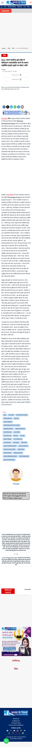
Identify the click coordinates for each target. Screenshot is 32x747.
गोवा (13, 48)
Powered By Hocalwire (16, 738)
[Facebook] (4, 106)
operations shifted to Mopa (11, 425)
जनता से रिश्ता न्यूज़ (7, 432)
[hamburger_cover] (2, 2)
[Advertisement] (16, 29)
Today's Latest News (9, 449)
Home (3, 48)
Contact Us (16, 721)
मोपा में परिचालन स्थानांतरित (21, 415)
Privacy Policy (16, 723)
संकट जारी (16, 418)
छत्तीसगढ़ (19, 7)
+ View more (27, 589)
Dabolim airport (8, 428)
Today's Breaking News (10, 456)
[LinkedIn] (11, 106)
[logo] (16, 2)
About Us (16, 719)
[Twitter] (7, 106)
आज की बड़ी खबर (7, 442)
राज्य (24, 7)
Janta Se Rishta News (10, 446)
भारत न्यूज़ (22, 435)
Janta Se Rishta (23, 446)
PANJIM (4, 118)
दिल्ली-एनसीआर (12, 7)
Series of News (18, 452)
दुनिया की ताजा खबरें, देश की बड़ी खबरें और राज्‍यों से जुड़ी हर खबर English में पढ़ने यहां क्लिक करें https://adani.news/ (14, 496)
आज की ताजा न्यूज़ (7, 435)
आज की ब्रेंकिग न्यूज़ (18, 439)
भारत (5, 7)
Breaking (5, 11)
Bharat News (7, 452)
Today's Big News (24, 456)
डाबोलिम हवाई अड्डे (7, 418)
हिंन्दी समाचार (24, 442)
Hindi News (21, 449)
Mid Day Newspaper (9, 459)
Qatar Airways (8, 421)
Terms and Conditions (16, 725)
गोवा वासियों (10, 195)
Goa (5, 415)
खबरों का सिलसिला (7, 439)
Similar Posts (8, 591)
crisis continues (20, 428)
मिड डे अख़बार (16, 442)
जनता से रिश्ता (17, 432)
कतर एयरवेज (11, 415)
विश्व (28, 7)
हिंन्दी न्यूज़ (16, 435)
